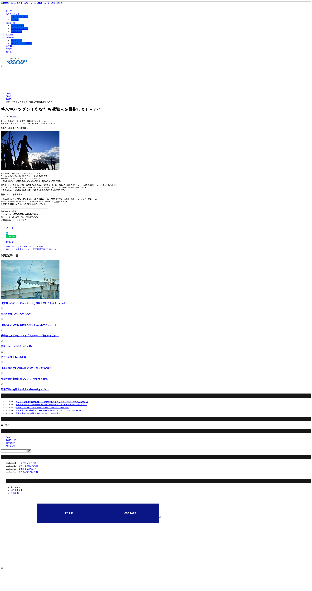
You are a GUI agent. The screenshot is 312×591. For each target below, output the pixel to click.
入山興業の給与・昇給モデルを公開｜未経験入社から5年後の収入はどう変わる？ (51, 404)
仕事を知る (11, 22)
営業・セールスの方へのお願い (17, 346)
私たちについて (13, 13)
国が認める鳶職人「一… (29, 468)
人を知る (10, 34)
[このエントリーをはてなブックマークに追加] (7, 233)
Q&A (8, 437)
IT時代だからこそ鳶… (28, 462)
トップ (9, 11)
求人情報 (10, 445)
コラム (9, 51)
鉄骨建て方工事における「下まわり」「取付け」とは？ (30, 335)
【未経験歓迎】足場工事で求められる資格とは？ (26, 367)
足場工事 (15, 493)
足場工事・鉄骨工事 (19, 28)
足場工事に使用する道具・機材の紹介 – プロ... (25, 389)
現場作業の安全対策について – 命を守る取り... (25, 378)
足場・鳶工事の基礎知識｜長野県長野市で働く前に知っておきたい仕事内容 (49, 410)
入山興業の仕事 (17, 25)
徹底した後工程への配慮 (13, 357)
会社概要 (15, 19)
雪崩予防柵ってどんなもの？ (16, 313)
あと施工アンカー (18, 487)
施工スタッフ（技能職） (21, 43)
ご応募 (56, 201)
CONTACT (9, 66)
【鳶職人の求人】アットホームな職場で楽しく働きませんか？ (33, 303)
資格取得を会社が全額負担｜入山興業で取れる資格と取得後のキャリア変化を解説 (52, 401)
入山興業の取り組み (19, 16)
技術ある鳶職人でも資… (29, 465)
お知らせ (15, 116)
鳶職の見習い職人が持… (29, 471)
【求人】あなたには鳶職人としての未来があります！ (29, 324)
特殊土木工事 (16, 31)
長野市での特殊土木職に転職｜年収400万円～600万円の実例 (42, 407)
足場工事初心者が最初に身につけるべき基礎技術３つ (39, 413)
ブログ (9, 49)
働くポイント (16, 40)
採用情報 (10, 37)
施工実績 (10, 46)
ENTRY (68, 513)
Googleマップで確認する (13, 578)
